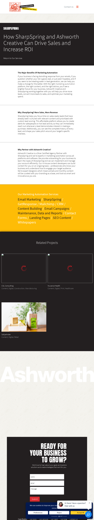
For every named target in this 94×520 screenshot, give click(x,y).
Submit (35, 499)
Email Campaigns (56, 208)
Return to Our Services (12, 58)
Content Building (30, 208)
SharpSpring (52, 199)
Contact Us (68, 6)
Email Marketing (29, 199)
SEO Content (62, 217)
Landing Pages (39, 217)
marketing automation (65, 84)
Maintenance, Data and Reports (40, 213)
